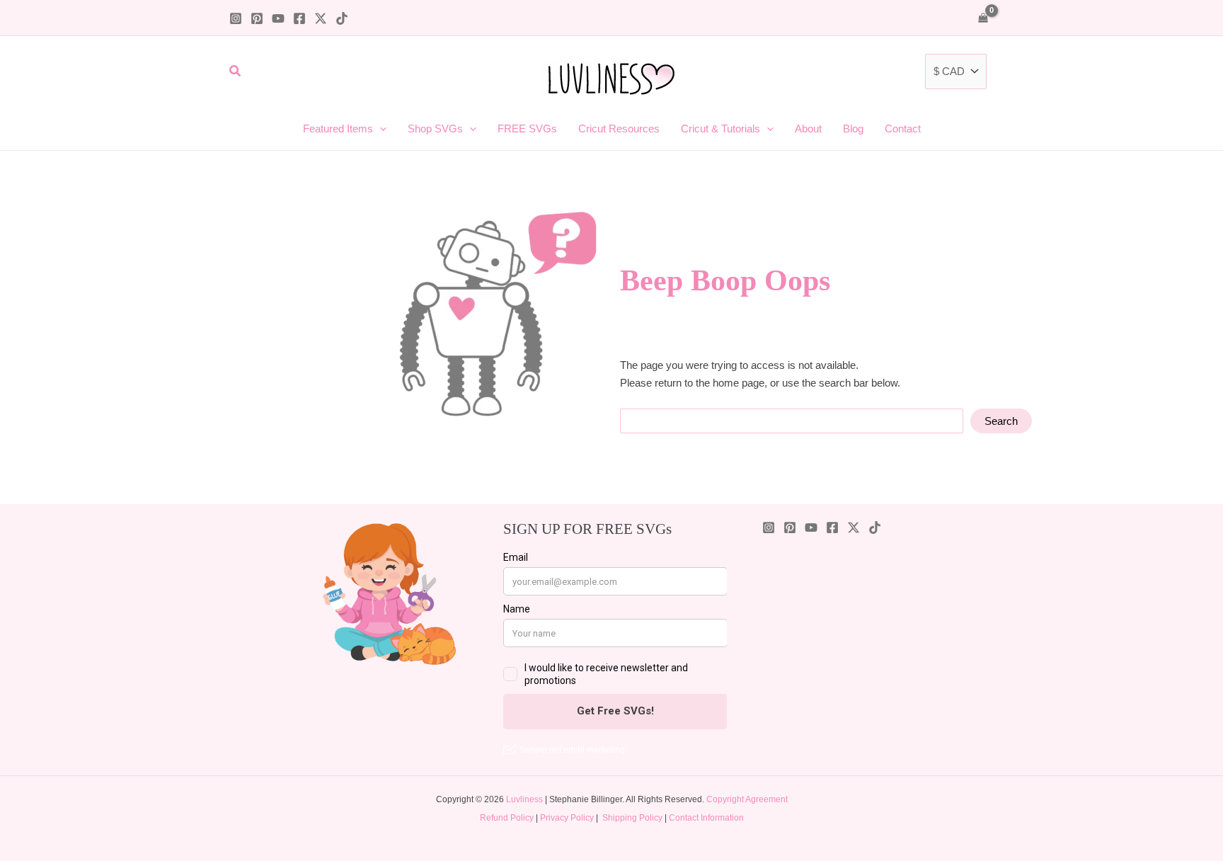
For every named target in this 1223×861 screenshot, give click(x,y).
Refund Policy (507, 818)
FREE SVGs (527, 128)
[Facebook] (299, 18)
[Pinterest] (257, 18)
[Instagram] (235, 18)
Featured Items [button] (338, 128)
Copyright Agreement (747, 799)
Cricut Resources (619, 128)
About (808, 128)
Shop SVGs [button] (435, 128)
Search (1001, 421)
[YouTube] (278, 18)
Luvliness (524, 799)
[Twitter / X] (320, 18)
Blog (853, 128)
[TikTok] (341, 18)
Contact (903, 128)
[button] (235, 71)
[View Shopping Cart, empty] (983, 17)
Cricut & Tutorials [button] (720, 128)
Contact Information (706, 818)
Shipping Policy (632, 818)
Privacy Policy (567, 818)
